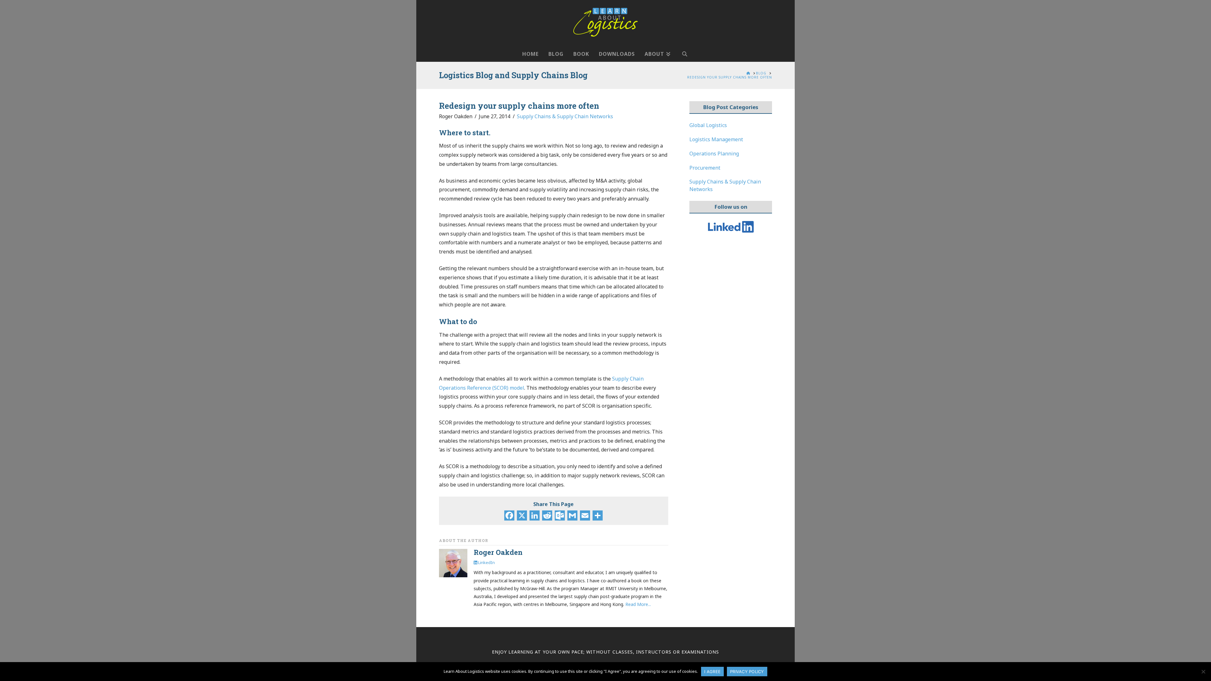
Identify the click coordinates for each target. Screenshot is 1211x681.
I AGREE (712, 671)
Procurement (704, 167)
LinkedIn (486, 562)
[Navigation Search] (685, 51)
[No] (1203, 671)
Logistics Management (716, 139)
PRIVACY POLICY (747, 671)
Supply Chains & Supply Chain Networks (565, 116)
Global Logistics (708, 125)
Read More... (638, 604)
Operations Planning (714, 153)
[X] (522, 516)
